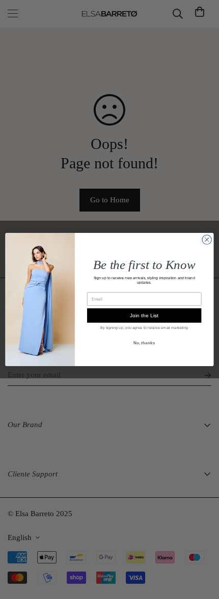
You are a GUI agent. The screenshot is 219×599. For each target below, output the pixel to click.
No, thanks (144, 342)
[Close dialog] (206, 239)
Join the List (144, 316)
